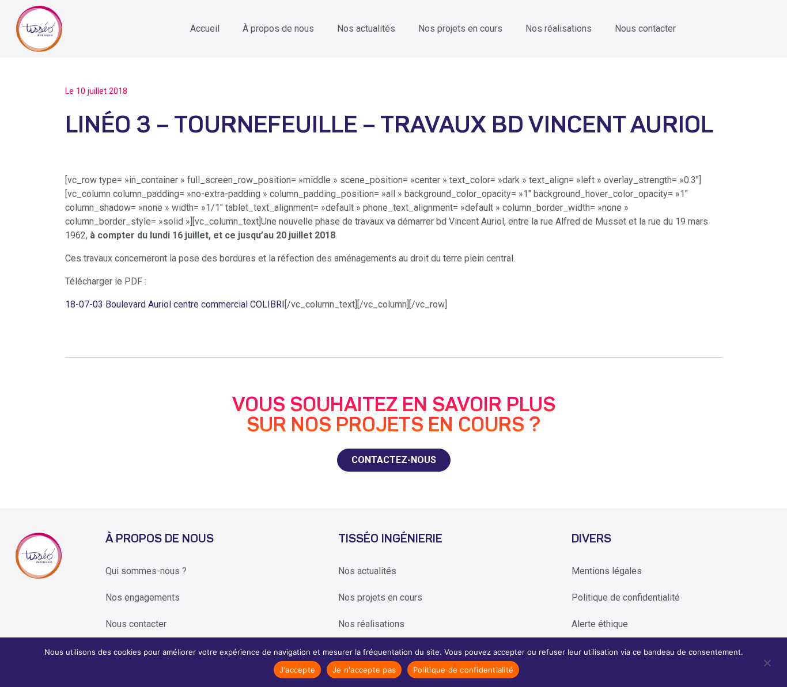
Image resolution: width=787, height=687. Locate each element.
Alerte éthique (600, 623)
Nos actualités (366, 28)
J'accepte (297, 669)
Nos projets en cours (460, 28)
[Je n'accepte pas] (766, 662)
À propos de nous (278, 28)
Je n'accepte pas (364, 669)
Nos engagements (142, 597)
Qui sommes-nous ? (146, 570)
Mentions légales (607, 570)
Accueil (205, 28)
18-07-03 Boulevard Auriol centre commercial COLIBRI (175, 304)
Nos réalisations (558, 28)
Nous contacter (645, 28)
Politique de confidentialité (626, 597)
